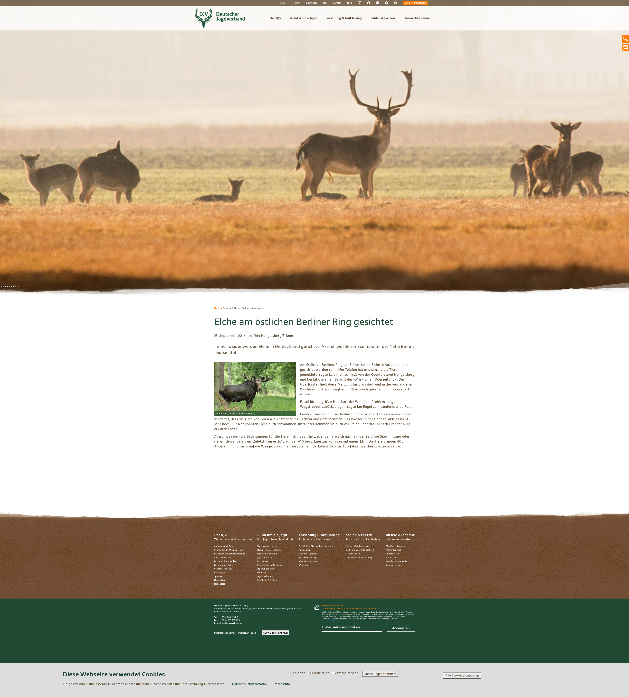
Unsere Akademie (417, 18)
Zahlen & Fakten (383, 18)
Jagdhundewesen (265, 569)
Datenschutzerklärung (330, 621)
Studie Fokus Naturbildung (358, 557)
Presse (283, 3)
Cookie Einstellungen (275, 632)
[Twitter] (377, 2)
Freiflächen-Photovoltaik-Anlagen (316, 546)
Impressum (243, 633)
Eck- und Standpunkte (225, 561)
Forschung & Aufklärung (344, 18)
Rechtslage (262, 561)
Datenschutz (220, 633)
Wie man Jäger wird (267, 553)
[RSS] (395, 2)
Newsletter (219, 580)
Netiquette (219, 584)
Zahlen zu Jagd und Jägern (358, 546)
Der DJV (275, 18)
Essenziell (300, 673)
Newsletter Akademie (396, 561)
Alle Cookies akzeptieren (462, 675)
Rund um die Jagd (303, 18)
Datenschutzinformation (250, 684)
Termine (296, 3)
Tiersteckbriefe (352, 553)
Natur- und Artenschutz (269, 550)
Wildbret (261, 572)
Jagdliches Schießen (267, 580)
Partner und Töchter (224, 565)
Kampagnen (304, 550)
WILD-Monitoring (308, 557)
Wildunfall (304, 565)
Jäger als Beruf (264, 557)
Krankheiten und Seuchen (270, 565)
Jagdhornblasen (265, 576)
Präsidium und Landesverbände (229, 553)
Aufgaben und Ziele (223, 546)
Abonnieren (401, 628)
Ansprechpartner (222, 557)
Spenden (218, 576)
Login (254, 633)
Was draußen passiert (268, 546)
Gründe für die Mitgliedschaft (229, 550)
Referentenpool (393, 550)
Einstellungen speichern (380, 673)
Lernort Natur (393, 553)
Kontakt (337, 3)
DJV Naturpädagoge (396, 546)
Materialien (391, 557)
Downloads (311, 3)
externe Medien (346, 673)
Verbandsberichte (223, 569)
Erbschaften (220, 572)
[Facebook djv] (368, 2)
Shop (349, 3)
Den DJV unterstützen (416, 3)
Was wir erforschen (308, 561)
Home (217, 308)
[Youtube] (386, 2)
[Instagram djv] (359, 2)
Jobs (325, 3)
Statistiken (321, 673)
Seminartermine (394, 565)
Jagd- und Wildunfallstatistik (359, 550)
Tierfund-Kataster (308, 553)
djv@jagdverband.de (232, 623)
